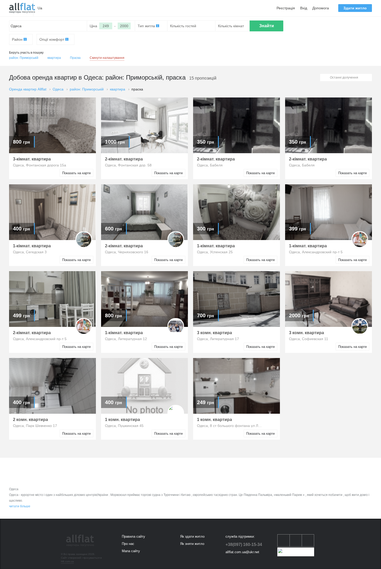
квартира (54, 58)
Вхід (303, 8)
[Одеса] (22, 8)
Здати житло (355, 8)
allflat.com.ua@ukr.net (242, 552)
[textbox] (48, 26)
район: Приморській (23, 58)
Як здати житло (192, 536)
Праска (75, 58)
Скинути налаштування (107, 58)
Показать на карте (76, 173)
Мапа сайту (131, 551)
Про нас (128, 544)
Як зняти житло (192, 544)
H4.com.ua (67, 561)
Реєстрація (286, 8)
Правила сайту (133, 536)
